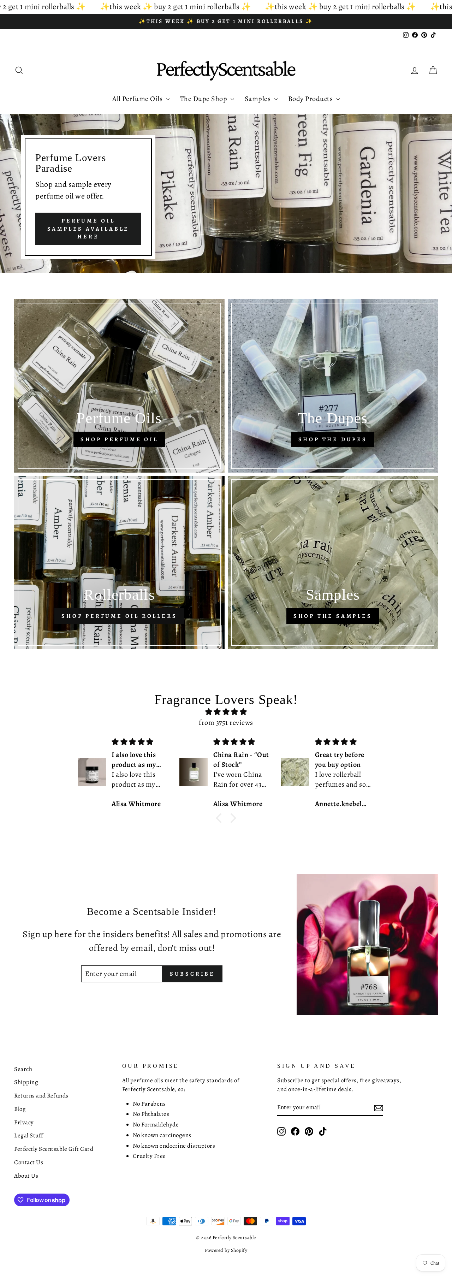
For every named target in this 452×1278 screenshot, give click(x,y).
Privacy (24, 1122)
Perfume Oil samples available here (88, 229)
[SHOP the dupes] (333, 386)
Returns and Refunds (41, 1095)
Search (23, 1069)
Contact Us (28, 1162)
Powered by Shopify (226, 1250)
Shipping (26, 1082)
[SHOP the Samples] (333, 562)
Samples (258, 98)
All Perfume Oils (138, 98)
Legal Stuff (28, 1135)
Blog (20, 1109)
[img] (226, 711)
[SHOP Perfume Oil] (119, 386)
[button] (221, 818)
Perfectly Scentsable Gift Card (53, 1149)
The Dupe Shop (204, 98)
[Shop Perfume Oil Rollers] (119, 562)
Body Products (311, 98)
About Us (26, 1176)
